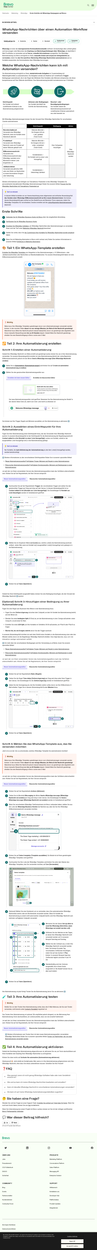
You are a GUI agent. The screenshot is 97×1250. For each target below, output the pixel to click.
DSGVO (4, 1171)
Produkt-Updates (55, 1204)
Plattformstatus (54, 1199)
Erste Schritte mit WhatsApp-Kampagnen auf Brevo (48, 13)
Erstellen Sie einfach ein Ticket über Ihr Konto (52, 1103)
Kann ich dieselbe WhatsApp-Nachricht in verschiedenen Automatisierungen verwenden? (40, 1087)
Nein (15, 1122)
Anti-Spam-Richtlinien (8, 1225)
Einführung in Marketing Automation (28, 242)
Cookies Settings (72, 1236)
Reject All (72, 1241)
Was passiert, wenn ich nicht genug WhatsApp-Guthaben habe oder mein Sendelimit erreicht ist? (38, 1076)
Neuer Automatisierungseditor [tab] (15, 479)
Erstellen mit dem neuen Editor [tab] (19, 378)
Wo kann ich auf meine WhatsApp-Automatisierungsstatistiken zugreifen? (35, 1092)
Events (4, 1191)
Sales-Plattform (54, 1167)
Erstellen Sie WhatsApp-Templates (13, 252)
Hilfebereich (53, 1187)
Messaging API (54, 1171)
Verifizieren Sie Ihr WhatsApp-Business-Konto (21, 221)
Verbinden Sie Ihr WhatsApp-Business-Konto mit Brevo (24, 217)
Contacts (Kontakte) (31, 1009)
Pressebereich (6, 1163)
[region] (48, 1241)
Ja (7, 1122)
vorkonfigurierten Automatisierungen (60, 202)
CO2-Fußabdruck (7, 1167)
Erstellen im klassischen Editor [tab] (44, 378)
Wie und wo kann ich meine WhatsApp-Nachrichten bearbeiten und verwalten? (36, 1082)
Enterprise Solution (55, 1175)
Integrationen (54, 1208)
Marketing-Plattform (56, 1159)
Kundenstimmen (7, 1199)
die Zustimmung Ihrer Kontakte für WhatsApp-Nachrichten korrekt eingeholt (49, 233)
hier (29, 1105)
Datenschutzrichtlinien (9, 1229)
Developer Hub (54, 1195)
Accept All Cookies (72, 1246)
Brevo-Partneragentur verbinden (12, 1111)
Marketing (14, 13)
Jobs (3, 1159)
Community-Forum (7, 1204)
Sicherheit (5, 1175)
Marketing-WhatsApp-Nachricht (33, 228)
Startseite (5, 13)
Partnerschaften (7, 1195)
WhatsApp (24, 13)
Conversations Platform (57, 1163)
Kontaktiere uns (54, 1191)
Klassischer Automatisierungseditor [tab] (43, 479)
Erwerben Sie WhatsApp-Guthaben (17, 226)
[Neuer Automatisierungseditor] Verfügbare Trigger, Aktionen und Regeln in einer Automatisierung (37, 461)
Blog (3, 1187)
